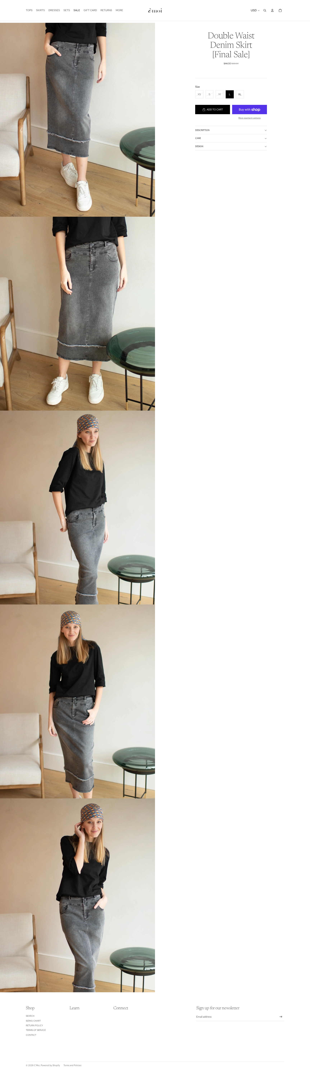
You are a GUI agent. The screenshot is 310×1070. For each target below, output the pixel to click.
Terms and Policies (72, 1065)
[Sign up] (281, 1016)
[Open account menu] (272, 10)
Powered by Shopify (50, 1065)
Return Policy (34, 1025)
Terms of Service (36, 1030)
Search (30, 1016)
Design (199, 146)
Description (202, 130)
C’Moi (37, 1065)
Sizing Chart (33, 1020)
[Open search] (265, 10)
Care (198, 138)
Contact (31, 1035)
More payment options (249, 118)
